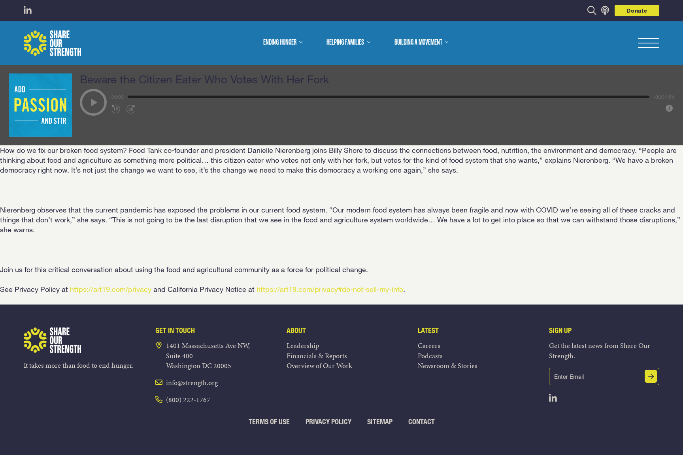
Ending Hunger (279, 42)
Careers (429, 345)
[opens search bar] (592, 10)
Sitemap (379, 421)
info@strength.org (192, 382)
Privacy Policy (328, 421)
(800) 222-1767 (188, 399)
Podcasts (430, 356)
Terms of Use (269, 421)
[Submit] (651, 376)
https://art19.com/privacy (110, 289)
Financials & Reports (317, 356)
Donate (636, 10)
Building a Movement (418, 42)
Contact (421, 421)
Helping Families (345, 42)
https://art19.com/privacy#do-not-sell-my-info (330, 289)
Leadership (303, 345)
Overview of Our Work (319, 365)
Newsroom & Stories (447, 365)
